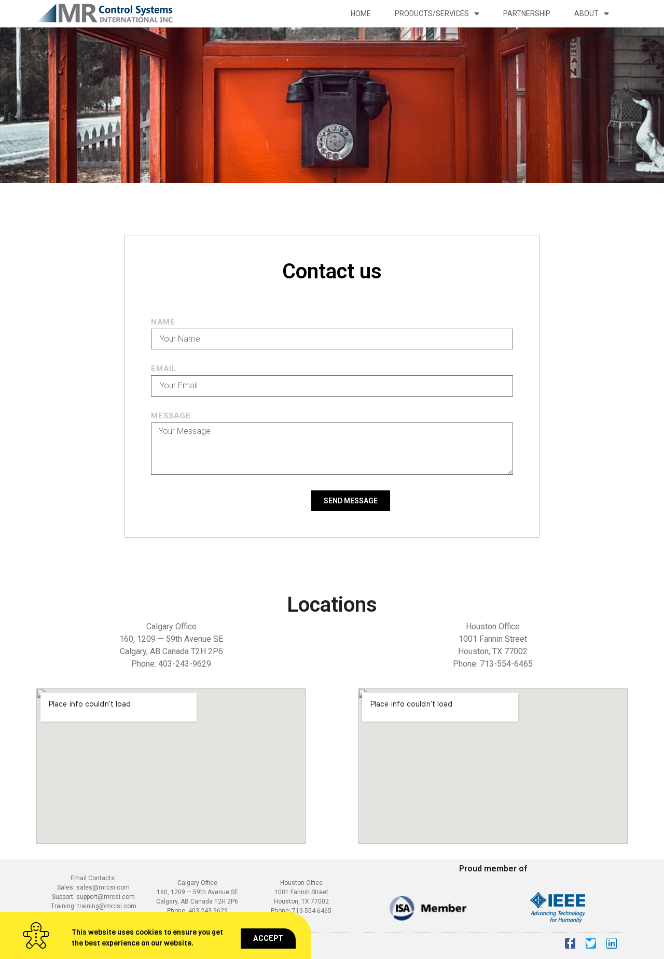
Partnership (526, 13)
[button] (268, 938)
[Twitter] (591, 943)
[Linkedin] (611, 943)
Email (164, 369)
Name (163, 322)
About (586, 13)
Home (361, 13)
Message (171, 416)
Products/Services (432, 13)
